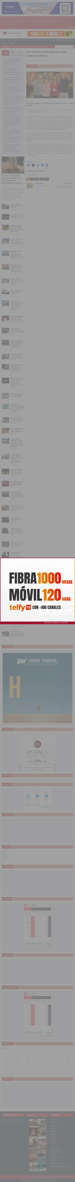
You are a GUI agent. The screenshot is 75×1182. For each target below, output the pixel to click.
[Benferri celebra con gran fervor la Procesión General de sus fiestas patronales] (5, 241)
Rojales (29, 17)
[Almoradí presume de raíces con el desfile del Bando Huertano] (5, 396)
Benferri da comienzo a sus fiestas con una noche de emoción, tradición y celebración (17, 319)
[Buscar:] (64, 46)
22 (58, 1064)
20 (37, 1064)
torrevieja (34, 179)
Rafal (40, 17)
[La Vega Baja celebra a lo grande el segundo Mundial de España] (5, 483)
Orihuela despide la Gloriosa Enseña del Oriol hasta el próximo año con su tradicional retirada (17, 495)
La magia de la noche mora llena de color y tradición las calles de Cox (17, 598)
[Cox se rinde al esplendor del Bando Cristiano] (5, 520)
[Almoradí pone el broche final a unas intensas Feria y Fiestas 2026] (5, 330)
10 (7, 1060)
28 (47, 1067)
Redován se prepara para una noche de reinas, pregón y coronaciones (13, 132)
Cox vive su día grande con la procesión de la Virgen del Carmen (17, 543)
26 (27, 1067)
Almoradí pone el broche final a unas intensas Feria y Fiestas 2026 (17, 331)
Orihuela (3, 17)
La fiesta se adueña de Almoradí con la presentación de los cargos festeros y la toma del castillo (17, 368)
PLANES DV (13, 43)
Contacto (71, 1176)
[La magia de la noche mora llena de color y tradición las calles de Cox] (5, 597)
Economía (17, 40)
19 (27, 1064)
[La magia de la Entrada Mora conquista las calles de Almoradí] (5, 356)
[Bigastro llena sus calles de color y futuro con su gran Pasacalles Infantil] (5, 280)
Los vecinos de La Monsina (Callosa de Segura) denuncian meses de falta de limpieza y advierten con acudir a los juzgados (13, 100)
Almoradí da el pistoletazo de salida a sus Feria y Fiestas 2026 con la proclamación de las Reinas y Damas (17, 407)
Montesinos (53, 17)
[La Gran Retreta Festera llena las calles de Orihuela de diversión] (5, 430)
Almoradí (16, 17)
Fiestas (44, 40)
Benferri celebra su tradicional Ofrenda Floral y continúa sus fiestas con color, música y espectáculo (17, 268)
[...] (13, 199)
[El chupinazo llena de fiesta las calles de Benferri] (5, 292)
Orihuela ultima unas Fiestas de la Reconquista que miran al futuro (17, 610)
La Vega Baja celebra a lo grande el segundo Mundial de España (17, 483)
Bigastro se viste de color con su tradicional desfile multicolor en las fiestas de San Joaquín (17, 254)
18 (17, 1064)
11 (17, 1060)
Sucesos (10, 40)
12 (27, 1060)
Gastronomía (69, 40)
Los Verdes (44, 179)
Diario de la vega (42, 61)
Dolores (46, 17)
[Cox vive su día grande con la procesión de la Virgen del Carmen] (5, 544)
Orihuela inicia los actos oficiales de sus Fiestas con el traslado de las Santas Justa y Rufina (17, 531)
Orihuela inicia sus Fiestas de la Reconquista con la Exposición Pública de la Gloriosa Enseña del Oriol (17, 556)
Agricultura (60, 40)
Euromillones (6, 857)
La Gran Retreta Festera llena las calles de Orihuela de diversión (17, 430)
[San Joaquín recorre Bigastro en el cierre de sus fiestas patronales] (5, 217)
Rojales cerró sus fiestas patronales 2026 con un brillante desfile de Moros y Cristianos (17, 634)
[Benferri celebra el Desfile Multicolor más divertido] (5, 206)
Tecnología (4, 43)
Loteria (4, 860)
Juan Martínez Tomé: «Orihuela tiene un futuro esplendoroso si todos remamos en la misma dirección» (17, 571)
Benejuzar (28, 21)
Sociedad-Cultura (27, 40)
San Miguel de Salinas (38, 21)
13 (37, 1060)
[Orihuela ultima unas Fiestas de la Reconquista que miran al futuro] (5, 609)
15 (58, 1060)
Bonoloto (5, 851)
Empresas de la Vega (57, 21)
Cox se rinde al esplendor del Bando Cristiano (17, 519)
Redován (35, 17)
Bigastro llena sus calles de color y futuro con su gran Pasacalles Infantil (17, 281)
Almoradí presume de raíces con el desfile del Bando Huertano (17, 395)
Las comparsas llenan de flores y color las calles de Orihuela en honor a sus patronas (17, 472)
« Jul (3, 1074)
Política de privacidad (37, 1176)
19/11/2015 (32, 61)
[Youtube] (69, 27)
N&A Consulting (51, 1180)
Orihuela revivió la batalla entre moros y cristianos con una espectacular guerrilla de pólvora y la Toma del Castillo (17, 442)
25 (17, 1067)
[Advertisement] (37, 830)
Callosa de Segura (6, 21)
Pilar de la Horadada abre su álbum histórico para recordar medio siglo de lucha (13, 139)
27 (37, 1067)
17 (7, 1064)
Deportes (38, 40)
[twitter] (73, 27)
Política (3, 40)
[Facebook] (66, 27)
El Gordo (4, 855)
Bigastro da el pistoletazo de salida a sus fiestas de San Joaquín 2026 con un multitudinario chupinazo (17, 305)
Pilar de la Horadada (18, 21)
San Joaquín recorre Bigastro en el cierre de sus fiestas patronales (17, 216)
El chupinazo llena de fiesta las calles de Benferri (17, 292)
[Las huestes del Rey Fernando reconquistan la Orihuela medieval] (5, 420)
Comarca (48, 21)
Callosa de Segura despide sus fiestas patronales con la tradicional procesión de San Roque (17, 228)
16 (68, 1060)
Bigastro (23, 17)
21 (47, 1064)
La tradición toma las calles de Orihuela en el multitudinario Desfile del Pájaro (17, 508)
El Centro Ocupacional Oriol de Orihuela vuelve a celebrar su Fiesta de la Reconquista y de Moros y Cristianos (17, 458)
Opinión (51, 40)
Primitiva (4, 853)
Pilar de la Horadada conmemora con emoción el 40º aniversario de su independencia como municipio (17, 382)
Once (3, 862)
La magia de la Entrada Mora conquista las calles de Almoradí (17, 356)
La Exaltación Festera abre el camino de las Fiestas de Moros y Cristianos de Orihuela (17, 622)
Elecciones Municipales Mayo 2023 (10, 24)
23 (68, 1064)
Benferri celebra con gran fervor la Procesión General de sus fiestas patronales (17, 241)
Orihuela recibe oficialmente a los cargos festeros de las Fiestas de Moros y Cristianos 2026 (17, 585)
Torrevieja (10, 17)
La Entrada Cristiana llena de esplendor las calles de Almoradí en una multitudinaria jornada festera (17, 344)
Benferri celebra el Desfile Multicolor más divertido (17, 206)
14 (47, 1060)
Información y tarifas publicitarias (55, 1176)
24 (7, 1067)
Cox (59, 17)
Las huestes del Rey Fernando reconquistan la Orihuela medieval (17, 419)
